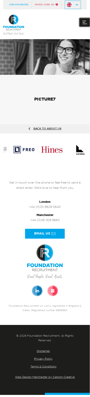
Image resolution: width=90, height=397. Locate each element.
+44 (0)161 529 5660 (45, 220)
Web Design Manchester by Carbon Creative (45, 377)
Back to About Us (47, 128)
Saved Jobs (45, 5)
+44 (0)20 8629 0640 (45, 207)
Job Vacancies (18, 5)
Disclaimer (43, 351)
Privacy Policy (43, 359)
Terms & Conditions (43, 366)
